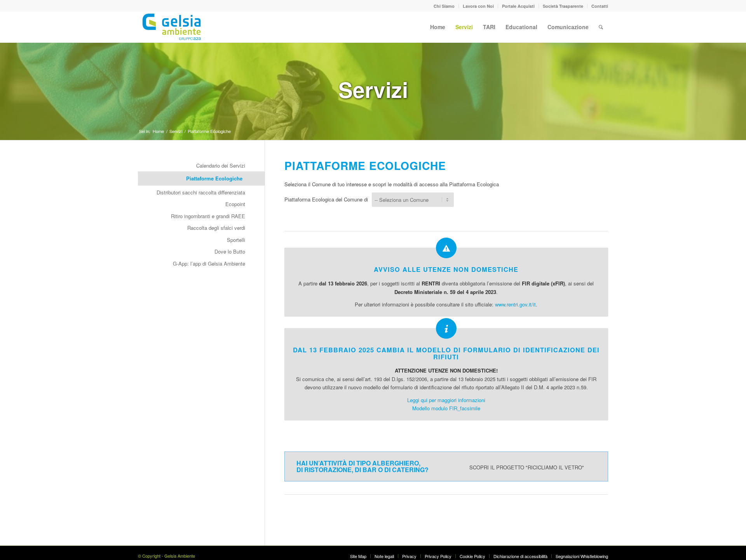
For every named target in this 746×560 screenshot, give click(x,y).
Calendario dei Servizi (220, 165)
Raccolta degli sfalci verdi (216, 227)
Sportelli (236, 239)
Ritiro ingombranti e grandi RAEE (208, 216)
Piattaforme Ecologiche (214, 178)
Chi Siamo (444, 6)
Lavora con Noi (478, 6)
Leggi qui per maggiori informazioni (446, 400)
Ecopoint (235, 204)
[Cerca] (601, 26)
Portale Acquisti (518, 6)
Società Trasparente (563, 6)
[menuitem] (444, 6)
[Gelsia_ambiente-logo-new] (173, 27)
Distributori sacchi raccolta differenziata (201, 192)
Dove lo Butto (229, 251)
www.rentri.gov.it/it (515, 304)
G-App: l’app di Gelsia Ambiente (209, 263)
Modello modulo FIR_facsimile (446, 408)
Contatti (599, 6)
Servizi (373, 89)
